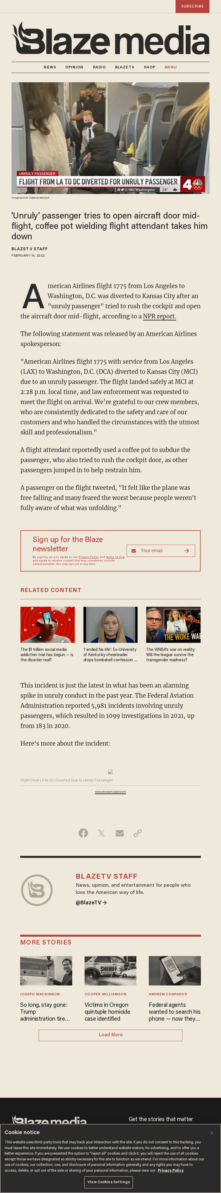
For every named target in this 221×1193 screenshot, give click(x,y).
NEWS (50, 67)
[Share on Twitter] (101, 833)
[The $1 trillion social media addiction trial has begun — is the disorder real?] (47, 624)
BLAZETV (125, 67)
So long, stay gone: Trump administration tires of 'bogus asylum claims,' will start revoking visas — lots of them (46, 1012)
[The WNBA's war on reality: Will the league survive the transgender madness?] (173, 624)
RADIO (99, 67)
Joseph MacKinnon (40, 994)
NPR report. (159, 316)
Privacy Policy (89, 557)
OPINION (74, 67)
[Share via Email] (119, 833)
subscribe (192, 6)
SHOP (149, 67)
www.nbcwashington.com (110, 792)
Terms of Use (115, 557)
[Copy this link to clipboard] (137, 833)
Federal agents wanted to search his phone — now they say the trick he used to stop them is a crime (174, 1012)
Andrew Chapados (168, 994)
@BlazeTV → (91, 903)
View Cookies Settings (108, 1182)
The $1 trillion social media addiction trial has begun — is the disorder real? (46, 655)
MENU (171, 67)
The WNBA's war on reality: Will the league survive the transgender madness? (170, 655)
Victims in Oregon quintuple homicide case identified (107, 1012)
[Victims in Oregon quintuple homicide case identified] (111, 970)
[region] (110, 1158)
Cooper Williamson (106, 994)
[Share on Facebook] (83, 833)
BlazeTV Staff (30, 249)
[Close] (211, 1133)
